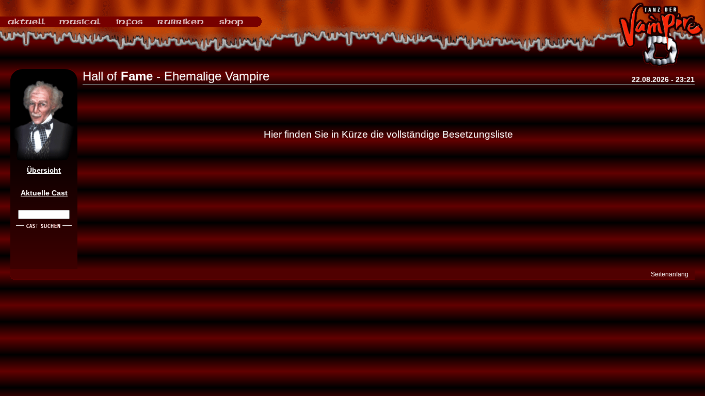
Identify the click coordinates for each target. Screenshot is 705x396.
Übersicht (44, 170)
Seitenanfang (669, 274)
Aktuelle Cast (44, 193)
